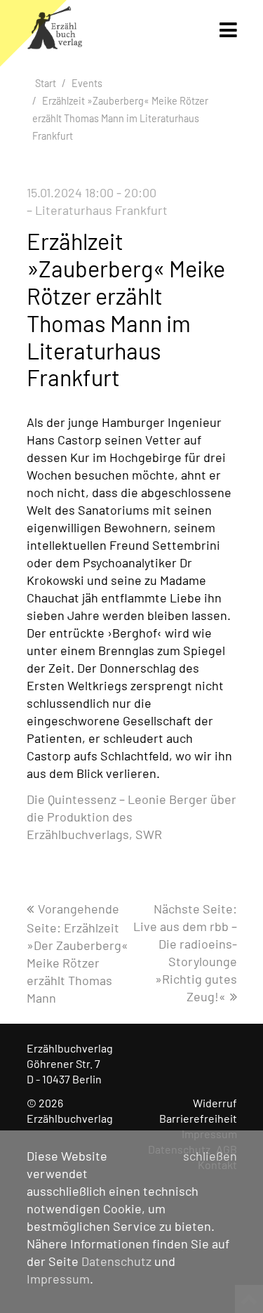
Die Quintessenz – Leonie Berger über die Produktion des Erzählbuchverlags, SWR (131, 816)
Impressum (58, 1278)
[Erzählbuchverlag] (55, 32)
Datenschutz (116, 1261)
